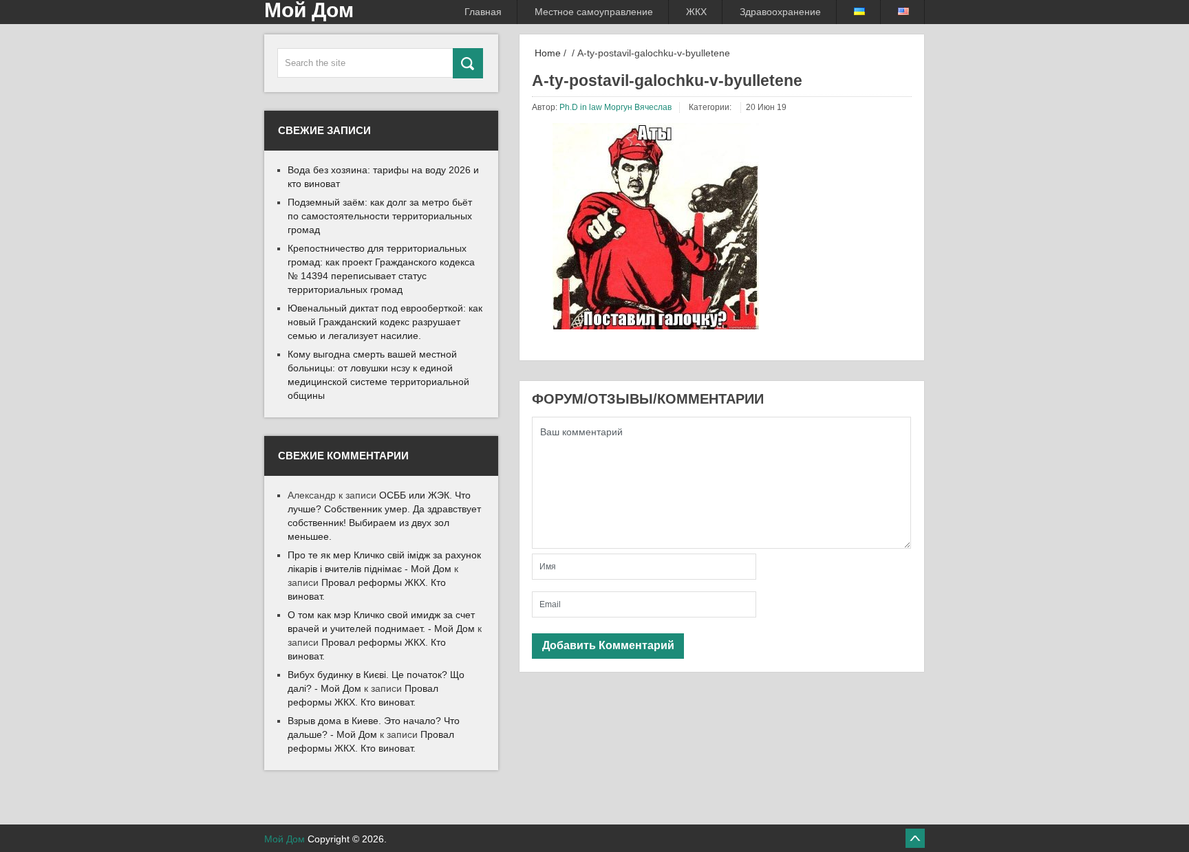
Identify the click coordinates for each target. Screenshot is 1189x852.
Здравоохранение (780, 11)
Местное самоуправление (594, 11)
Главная (483, 11)
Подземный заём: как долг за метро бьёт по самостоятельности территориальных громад (380, 216)
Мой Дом (284, 838)
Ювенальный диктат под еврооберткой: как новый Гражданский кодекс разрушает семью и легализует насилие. (385, 322)
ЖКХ (696, 11)
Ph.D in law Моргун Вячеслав (615, 107)
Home (546, 52)
